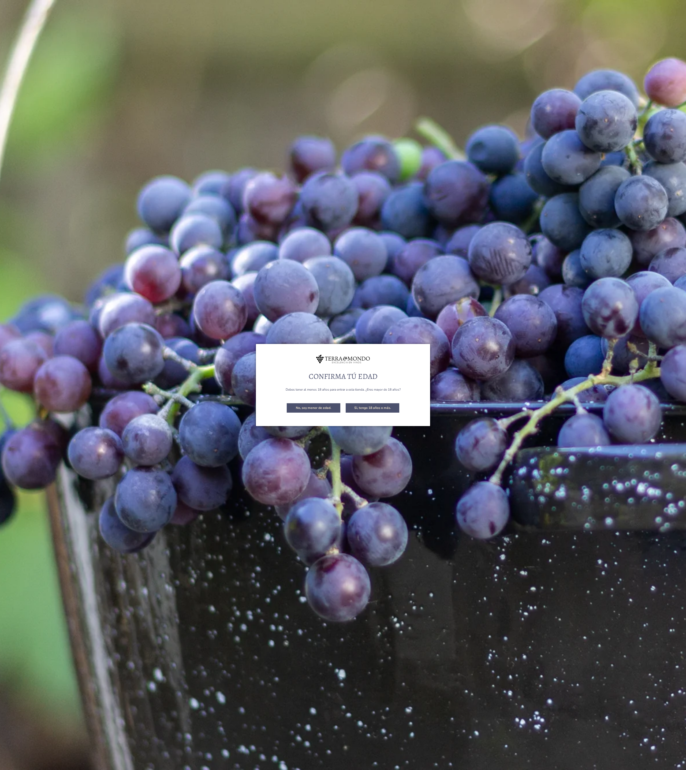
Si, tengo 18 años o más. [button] (372, 408)
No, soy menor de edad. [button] (313, 408)
